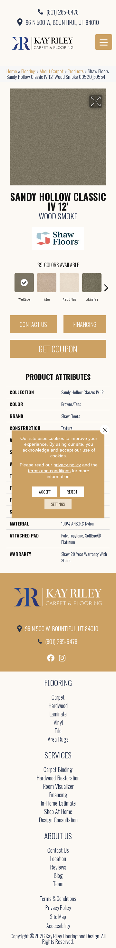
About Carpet (51, 71)
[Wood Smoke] (24, 282)
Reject (72, 491)
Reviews (58, 867)
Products (75, 71)
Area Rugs (58, 739)
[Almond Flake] (69, 282)
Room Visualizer (58, 786)
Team (58, 884)
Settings (58, 503)
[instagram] (62, 658)
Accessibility (58, 926)
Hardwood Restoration (58, 778)
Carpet (58, 697)
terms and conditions (49, 470)
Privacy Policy (58, 908)
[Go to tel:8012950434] (58, 11)
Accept (45, 491)
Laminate (58, 714)
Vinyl (58, 722)
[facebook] (50, 658)
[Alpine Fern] (92, 282)
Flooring (28, 71)
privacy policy (67, 464)
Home (11, 71)
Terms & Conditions (58, 898)
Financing (84, 324)
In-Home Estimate (58, 803)
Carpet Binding (58, 770)
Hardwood (58, 706)
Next (106, 284)
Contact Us (33, 324)
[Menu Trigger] (103, 42)
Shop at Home (58, 812)
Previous (10, 284)
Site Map (58, 917)
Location (58, 859)
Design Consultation (58, 820)
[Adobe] (46, 282)
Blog (58, 876)
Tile (58, 731)
